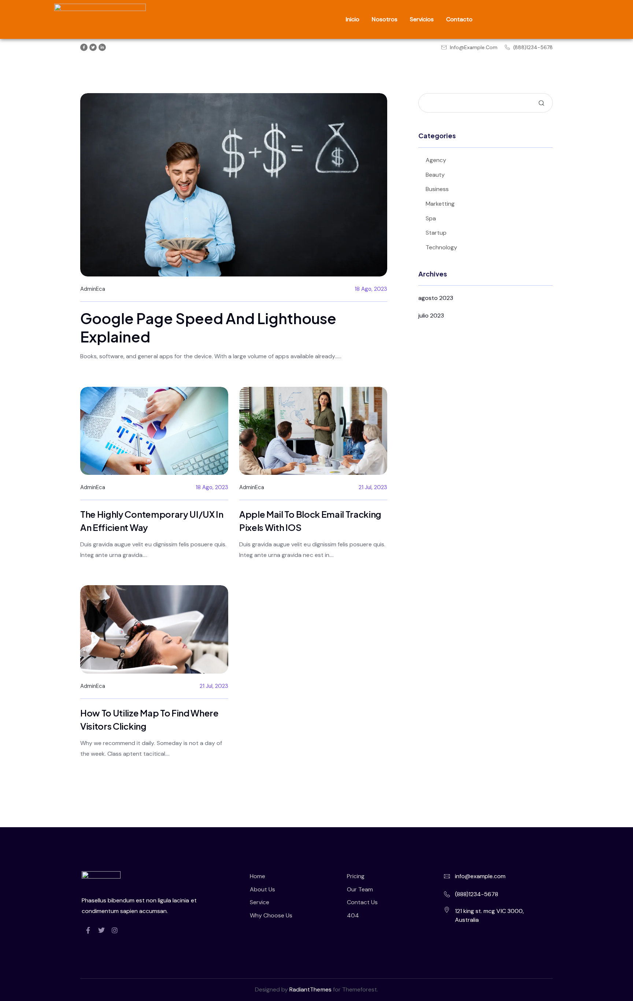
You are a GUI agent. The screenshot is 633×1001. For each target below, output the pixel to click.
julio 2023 (431, 315)
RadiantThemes (311, 989)
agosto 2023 (435, 298)
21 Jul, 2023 (373, 487)
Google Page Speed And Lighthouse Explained (208, 327)
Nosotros (384, 19)
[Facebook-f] (88, 930)
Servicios (422, 19)
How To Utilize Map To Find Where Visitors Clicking (149, 719)
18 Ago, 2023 (371, 289)
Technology (441, 247)
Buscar (541, 103)
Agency (436, 160)
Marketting (440, 204)
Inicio (352, 19)
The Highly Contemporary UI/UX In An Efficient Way (151, 521)
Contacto (459, 19)
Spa (431, 218)
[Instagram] (114, 930)
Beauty (435, 175)
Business (437, 189)
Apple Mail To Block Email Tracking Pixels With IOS (310, 521)
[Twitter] (101, 930)
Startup (436, 232)
